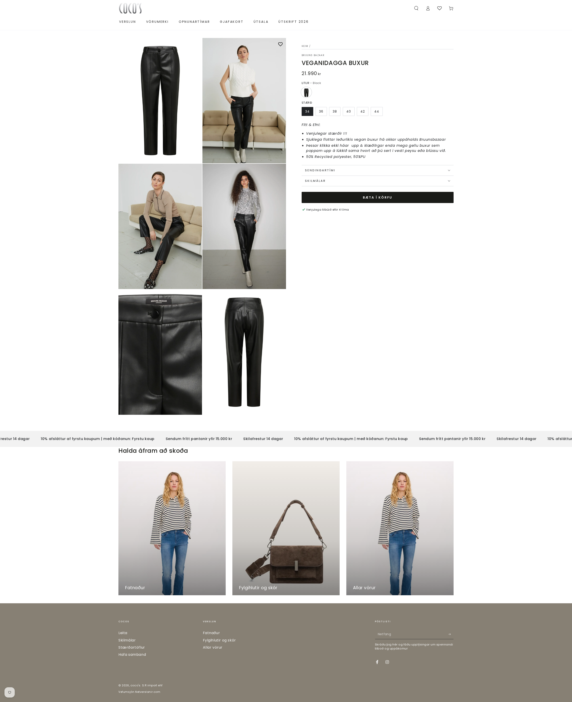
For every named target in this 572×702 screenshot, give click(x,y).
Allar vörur (213, 647)
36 (321, 111)
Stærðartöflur (131, 647)
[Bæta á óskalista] (280, 44)
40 (348, 111)
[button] (416, 8)
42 (362, 111)
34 (307, 111)
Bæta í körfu (378, 197)
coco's (135, 685)
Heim (305, 46)
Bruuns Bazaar (313, 55)
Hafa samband (132, 654)
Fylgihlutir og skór (219, 640)
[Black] (306, 92)
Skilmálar (127, 640)
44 (376, 111)
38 (335, 111)
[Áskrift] (451, 634)
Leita (122, 632)
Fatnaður (211, 632)
